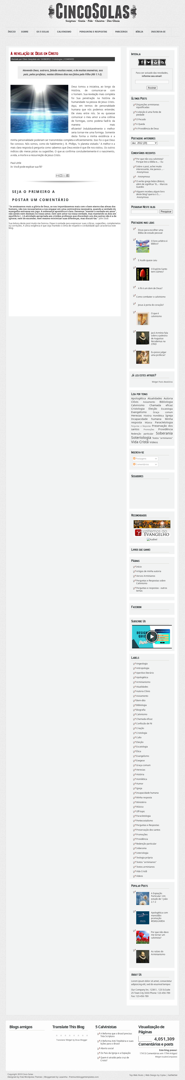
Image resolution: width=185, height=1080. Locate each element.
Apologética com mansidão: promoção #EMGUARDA (159, 917)
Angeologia (142, 663)
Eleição (153, 408)
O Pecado (141, 119)
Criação (140, 728)
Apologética (138, 398)
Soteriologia (141, 437)
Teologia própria (144, 857)
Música (148, 422)
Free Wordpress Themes (31, 1076)
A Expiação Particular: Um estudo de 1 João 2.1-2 (159, 897)
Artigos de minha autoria (148, 571)
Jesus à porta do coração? (151, 304)
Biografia (140, 709)
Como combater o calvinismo (150, 296)
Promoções (149, 429)
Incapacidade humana (146, 419)
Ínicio (12, 31)
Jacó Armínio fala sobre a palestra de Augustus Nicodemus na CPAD (159, 338)
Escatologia (167, 408)
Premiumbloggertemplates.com (84, 1076)
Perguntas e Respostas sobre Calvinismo (150, 582)
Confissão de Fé (144, 723)
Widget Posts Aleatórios (162, 382)
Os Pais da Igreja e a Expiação (115, 1053)
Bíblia (138, 31)
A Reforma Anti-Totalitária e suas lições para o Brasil (117, 1042)
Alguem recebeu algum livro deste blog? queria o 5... (150, 193)
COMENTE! (69, 59)
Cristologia (138, 408)
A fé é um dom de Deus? (150, 288)
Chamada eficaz (161, 405)
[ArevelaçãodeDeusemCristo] (62, 53)
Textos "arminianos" (162, 438)
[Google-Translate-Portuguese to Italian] (70, 1036)
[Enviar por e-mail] (57, 175)
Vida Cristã (140, 441)
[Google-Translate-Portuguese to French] (61, 1036)
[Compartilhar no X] (64, 175)
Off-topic (140, 811)
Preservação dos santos (148, 829)
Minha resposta (144, 797)
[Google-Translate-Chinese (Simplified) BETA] (57, 1036)
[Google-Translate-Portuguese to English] (78, 1036)
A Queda (140, 124)
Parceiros (120, 31)
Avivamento (149, 401)
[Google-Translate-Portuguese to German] (65, 1036)
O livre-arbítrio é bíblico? (159, 242)
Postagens (140, 458)
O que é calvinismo (156, 315)
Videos (154, 442)
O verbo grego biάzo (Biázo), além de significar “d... (150, 183)
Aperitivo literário (145, 672)
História (148, 415)
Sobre (23, 31)
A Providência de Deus (147, 128)
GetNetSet (172, 1075)
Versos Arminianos (145, 575)
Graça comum (163, 412)
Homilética (158, 415)
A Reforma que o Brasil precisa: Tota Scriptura (116, 1035)
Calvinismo (63, 31)
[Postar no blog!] (61, 175)
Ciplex (163, 1075)
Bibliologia (166, 401)
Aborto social (107, 1048)
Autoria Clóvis (143, 691)
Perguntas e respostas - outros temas (151, 589)
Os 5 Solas (41, 31)
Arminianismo (143, 682)
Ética (138, 751)
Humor (139, 783)
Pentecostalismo (144, 820)
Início (139, 566)
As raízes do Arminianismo (158, 953)
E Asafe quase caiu (147, 260)
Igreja (169, 415)
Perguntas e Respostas (92, 31)
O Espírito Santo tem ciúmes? (159, 270)
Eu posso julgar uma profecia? (158, 354)
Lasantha (63, 1076)
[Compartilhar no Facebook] (68, 175)
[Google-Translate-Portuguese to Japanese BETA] (74, 1036)
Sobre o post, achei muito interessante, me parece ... (149, 168)
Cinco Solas (27, 1074)
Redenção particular (142, 433)
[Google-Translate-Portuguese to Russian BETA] (83, 1036)
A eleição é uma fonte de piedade (148, 113)
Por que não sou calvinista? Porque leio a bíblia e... (149, 160)
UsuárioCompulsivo (169, 1057)
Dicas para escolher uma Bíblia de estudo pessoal (150, 231)
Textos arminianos (145, 866)
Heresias (136, 415)
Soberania (164, 433)
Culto (138, 737)
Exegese (140, 760)
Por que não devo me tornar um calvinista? (160, 935)
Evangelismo (139, 412)
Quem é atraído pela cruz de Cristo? (114, 1059)
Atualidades (155, 398)
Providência (165, 429)
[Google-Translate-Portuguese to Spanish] (87, 1036)
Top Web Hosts (136, 1075)
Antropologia (142, 668)
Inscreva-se (157, 31)
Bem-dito (140, 700)
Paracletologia (164, 422)
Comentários (142, 464)
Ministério (141, 802)
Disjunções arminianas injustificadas (147, 106)
